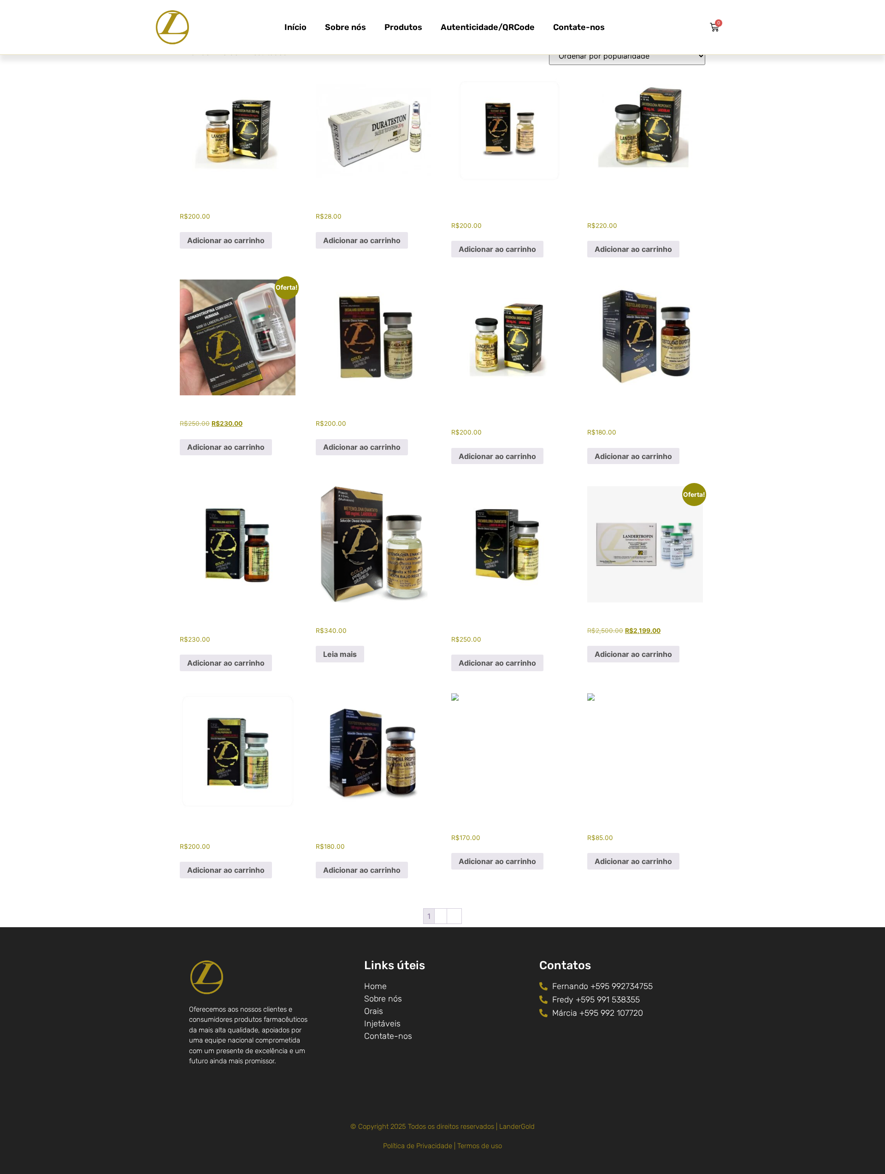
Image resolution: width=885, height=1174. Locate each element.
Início (295, 27)
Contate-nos (579, 27)
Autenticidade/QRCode (488, 27)
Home (375, 986)
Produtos (403, 27)
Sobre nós (345, 27)
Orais (373, 1011)
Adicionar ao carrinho (226, 240)
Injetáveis (382, 1024)
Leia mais (340, 654)
